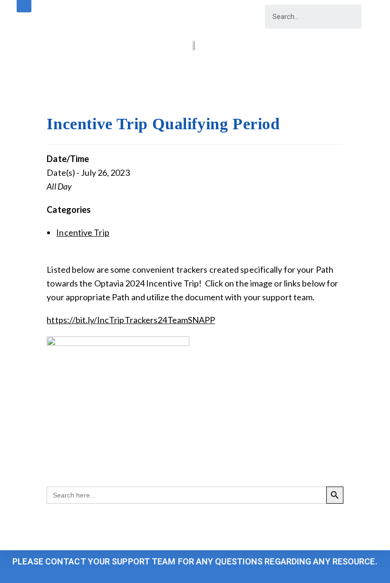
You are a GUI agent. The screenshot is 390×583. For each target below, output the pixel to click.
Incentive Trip (82, 232)
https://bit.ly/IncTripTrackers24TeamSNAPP (131, 320)
